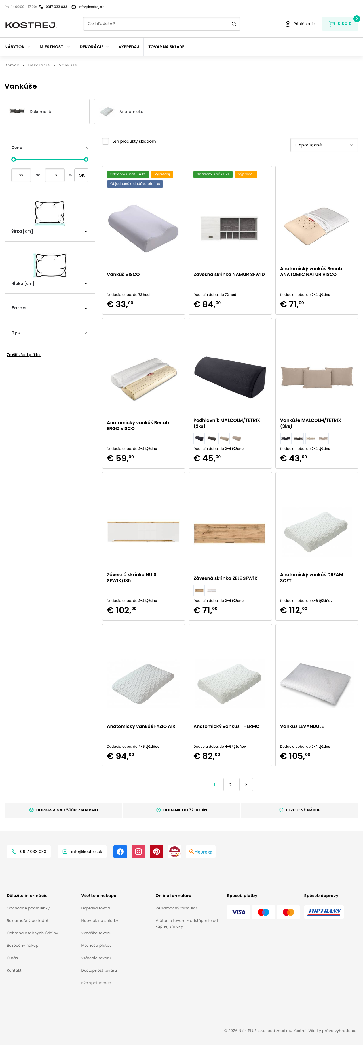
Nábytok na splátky (99, 920)
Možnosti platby (96, 945)
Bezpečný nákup (23, 945)
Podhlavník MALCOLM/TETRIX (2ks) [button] (226, 423)
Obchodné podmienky (28, 908)
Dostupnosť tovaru (99, 970)
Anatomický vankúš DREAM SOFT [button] (311, 577)
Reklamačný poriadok (28, 920)
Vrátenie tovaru (96, 958)
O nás (12, 958)
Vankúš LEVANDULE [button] (302, 726)
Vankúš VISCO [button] (123, 274)
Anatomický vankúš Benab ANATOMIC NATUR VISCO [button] (311, 271)
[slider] (13, 159)
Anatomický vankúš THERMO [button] (226, 726)
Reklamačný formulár (176, 908)
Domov (12, 65)
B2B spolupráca (96, 983)
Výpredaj (129, 47)
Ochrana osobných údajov (32, 933)
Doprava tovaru (96, 908)
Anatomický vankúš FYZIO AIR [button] (141, 726)
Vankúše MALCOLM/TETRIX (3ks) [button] (310, 423)
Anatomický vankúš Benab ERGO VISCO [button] (138, 425)
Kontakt (14, 970)
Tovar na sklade (166, 47)
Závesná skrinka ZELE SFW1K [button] (225, 578)
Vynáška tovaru (96, 933)
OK (82, 175)
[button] (129, 141)
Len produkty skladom (134, 141)
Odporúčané (308, 145)
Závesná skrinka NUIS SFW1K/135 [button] (131, 577)
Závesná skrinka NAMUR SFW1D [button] (229, 274)
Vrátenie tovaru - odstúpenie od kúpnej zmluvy (187, 923)
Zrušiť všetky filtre (24, 355)
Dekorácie (39, 65)
